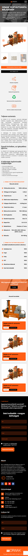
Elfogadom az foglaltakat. (10, 444)
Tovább (14, 287)
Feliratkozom (6, 539)
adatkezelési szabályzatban (10, 444)
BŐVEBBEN (6, 327)
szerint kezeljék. (21, 534)
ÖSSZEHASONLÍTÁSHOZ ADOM (14, 67)
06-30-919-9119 (10, 479)
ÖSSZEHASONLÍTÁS (13, 327)
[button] (25, 40)
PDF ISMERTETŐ (14, 71)
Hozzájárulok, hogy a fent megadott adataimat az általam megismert (14, 533)
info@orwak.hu (8, 505)
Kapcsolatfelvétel (7, 449)
